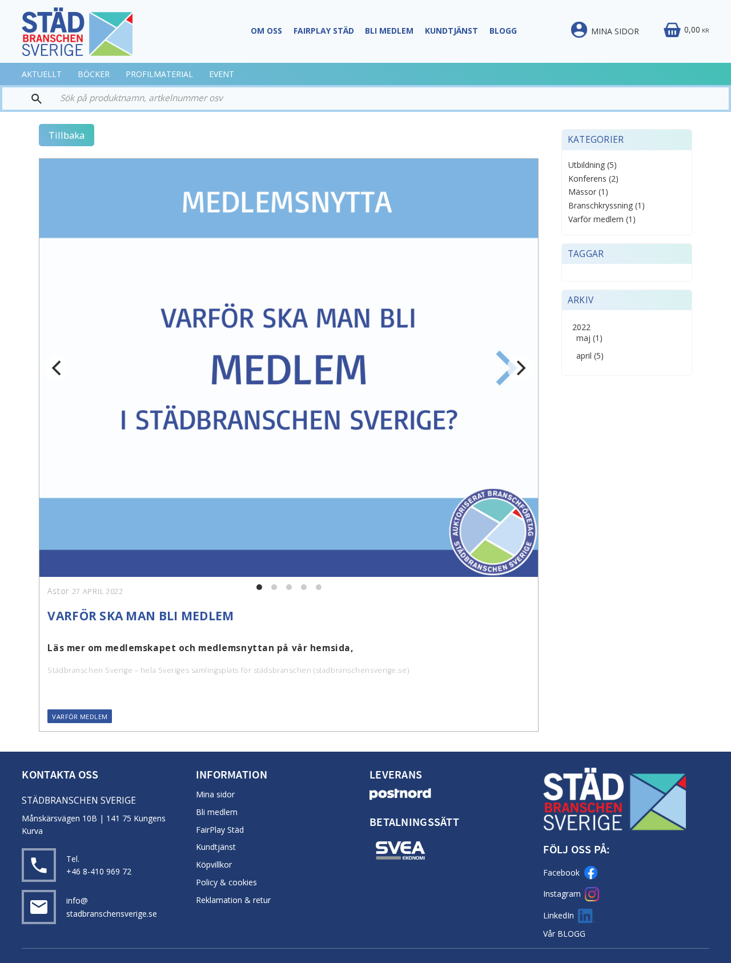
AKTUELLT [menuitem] (42, 74)
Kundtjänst (216, 846)
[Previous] (57, 367)
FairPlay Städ (220, 829)
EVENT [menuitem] (221, 74)
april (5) (590, 356)
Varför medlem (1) (602, 219)
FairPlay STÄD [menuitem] (324, 30)
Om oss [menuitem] (266, 30)
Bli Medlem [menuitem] (389, 30)
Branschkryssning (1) (606, 206)
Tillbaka (67, 135)
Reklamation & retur (233, 899)
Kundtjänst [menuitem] (451, 30)
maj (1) (589, 338)
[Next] (519, 367)
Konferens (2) (593, 179)
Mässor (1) (588, 192)
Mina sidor (215, 794)
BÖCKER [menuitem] (94, 74)
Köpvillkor (214, 864)
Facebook (561, 872)
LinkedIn (558, 915)
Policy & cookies (226, 882)
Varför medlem (79, 716)
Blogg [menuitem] (503, 30)
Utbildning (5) (592, 165)
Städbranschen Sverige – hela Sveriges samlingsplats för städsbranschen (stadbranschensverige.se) (228, 670)
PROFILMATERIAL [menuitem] (159, 74)
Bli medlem (217, 811)
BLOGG (571, 933)
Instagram (562, 893)
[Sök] (27, 98)
